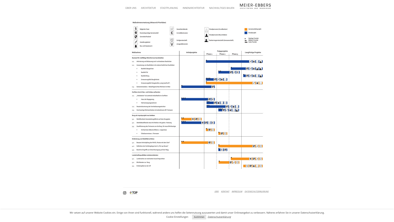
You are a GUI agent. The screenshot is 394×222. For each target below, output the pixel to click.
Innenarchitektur (193, 7)
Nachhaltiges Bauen (221, 7)
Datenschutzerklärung (219, 217)
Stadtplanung (169, 7)
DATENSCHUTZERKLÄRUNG (257, 191)
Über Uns (130, 7)
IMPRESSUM (237, 191)
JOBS (217, 191)
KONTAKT (225, 191)
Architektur (148, 7)
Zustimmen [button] (199, 217)
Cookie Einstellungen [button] (177, 216)
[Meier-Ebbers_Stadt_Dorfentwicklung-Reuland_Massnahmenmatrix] (197, 95)
